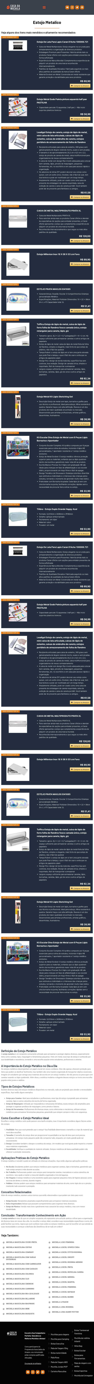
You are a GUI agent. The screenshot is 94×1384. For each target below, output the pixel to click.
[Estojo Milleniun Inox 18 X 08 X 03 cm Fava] (18, 264)
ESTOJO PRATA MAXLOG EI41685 (53, 289)
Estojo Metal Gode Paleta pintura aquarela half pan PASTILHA (62, 101)
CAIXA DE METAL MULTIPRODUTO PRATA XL (59, 210)
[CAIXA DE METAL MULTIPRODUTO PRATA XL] (18, 218)
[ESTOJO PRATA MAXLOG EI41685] (18, 299)
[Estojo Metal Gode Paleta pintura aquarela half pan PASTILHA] (18, 107)
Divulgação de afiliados (33, 1363)
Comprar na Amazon (81, 86)
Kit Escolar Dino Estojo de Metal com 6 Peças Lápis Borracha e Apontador (62, 439)
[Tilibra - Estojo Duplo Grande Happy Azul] (18, 517)
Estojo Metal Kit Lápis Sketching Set (55, 396)
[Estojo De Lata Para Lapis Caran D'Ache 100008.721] (18, 45)
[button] (44, 7)
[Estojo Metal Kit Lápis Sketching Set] (18, 406)
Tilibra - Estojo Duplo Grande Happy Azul (57, 509)
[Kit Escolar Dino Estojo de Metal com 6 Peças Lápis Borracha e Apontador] (18, 447)
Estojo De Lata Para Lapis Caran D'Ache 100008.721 (62, 42)
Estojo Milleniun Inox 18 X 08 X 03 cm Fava (58, 254)
